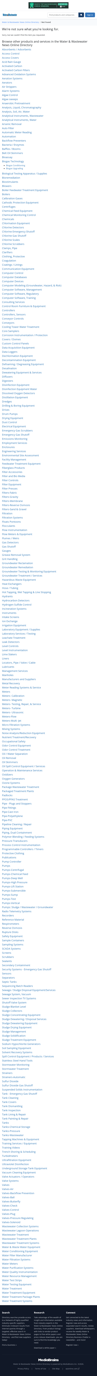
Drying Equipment (12, 418)
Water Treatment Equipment (18, 1292)
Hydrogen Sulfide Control (16, 604)
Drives (5, 409)
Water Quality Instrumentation (20, 1272)
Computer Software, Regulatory (20, 293)
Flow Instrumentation (14, 530)
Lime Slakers (9, 654)
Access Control (10, 53)
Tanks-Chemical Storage (16, 1127)
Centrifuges (9, 206)
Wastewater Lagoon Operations (20, 1230)
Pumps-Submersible (14, 890)
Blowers (6, 186)
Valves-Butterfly (11, 1201)
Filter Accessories (12, 472)
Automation (9, 136)
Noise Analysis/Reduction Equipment (23, 733)
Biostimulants (10, 182)
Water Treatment (12, 1288)
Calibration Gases (12, 198)
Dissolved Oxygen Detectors (18, 393)
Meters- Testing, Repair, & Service (21, 704)
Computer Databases (14, 277)
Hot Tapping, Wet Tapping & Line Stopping (26, 592)
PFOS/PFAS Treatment (15, 799)
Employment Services (14, 443)
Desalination (9, 368)
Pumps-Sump (10, 894)
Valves (5, 1185)
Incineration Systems (14, 608)
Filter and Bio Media (13, 476)
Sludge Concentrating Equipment (21, 1015)
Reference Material (13, 919)
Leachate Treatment (13, 637)
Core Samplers (10, 331)
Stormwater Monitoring (15, 1064)
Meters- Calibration (13, 695)
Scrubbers (8, 957)
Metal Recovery (11, 683)
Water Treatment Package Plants (21, 1297)
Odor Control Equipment (16, 745)
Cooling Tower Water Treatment (20, 327)
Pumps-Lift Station (12, 886)
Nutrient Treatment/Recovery (19, 737)
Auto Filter (8, 128)
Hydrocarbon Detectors (16, 600)
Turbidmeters (10, 1156)
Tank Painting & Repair (15, 1118)
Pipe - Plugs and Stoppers (17, 803)
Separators (8, 977)
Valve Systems (10, 1180)
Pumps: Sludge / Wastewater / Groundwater (27, 907)
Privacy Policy (23, 1368)
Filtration (7, 513)
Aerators (7, 82)
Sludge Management (14, 1031)
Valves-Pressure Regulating (17, 1218)
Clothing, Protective (13, 256)
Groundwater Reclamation (17, 563)
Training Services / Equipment (19, 1143)
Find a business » (9, 1345)
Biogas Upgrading (14, 168)
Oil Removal (9, 758)
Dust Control (9, 422)
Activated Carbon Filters (16, 70)
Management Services (15, 671)
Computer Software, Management (22, 289)
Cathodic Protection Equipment (20, 202)
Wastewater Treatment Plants (19, 1238)
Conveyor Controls (13, 318)
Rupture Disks (10, 932)
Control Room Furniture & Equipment (24, 306)
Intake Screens (10, 617)
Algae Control (10, 95)
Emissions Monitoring (14, 438)
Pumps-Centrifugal (13, 870)
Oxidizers (7, 774)
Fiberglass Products (13, 468)
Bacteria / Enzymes (13, 144)
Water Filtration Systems (16, 1259)
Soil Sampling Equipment (16, 1048)
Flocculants (8, 526)
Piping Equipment (12, 828)
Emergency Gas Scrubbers (17, 430)
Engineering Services (14, 451)
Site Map (56, 1368)
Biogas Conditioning (15, 165)
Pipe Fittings (9, 807)
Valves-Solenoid (11, 1222)
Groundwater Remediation (17, 567)
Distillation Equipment (15, 397)
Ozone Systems (11, 783)
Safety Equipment (12, 936)
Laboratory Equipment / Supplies (21, 629)
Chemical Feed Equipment (17, 211)
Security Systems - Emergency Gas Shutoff (26, 969)
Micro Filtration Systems (16, 724)
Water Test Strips (12, 1280)
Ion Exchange (10, 621)
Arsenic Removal (11, 124)
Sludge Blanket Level (14, 1006)
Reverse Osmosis (12, 928)
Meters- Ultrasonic (13, 712)
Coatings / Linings (12, 264)
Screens (6, 952)
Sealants (7, 961)
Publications (9, 857)
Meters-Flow (9, 716)
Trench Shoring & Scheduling (19, 1151)
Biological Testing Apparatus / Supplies (24, 173)
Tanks (5, 1122)
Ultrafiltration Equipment (16, 1160)
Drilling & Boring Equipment (18, 405)
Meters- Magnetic (12, 700)
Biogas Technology (13, 161)
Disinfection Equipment (15, 385)
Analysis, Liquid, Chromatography (21, 107)
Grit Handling (10, 559)
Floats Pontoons (11, 521)
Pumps (6, 865)
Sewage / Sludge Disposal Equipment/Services (29, 990)
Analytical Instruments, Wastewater (22, 115)
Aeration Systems (12, 78)
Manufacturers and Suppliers (19, 679)
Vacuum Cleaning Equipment (19, 1172)
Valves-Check (9, 1205)
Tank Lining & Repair (14, 1114)
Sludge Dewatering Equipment (19, 1023)
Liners (5, 658)
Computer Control (12, 273)
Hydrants (7, 596)
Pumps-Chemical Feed (15, 874)
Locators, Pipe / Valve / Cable (18, 662)
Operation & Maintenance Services (22, 770)
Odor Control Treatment (16, 749)
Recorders (8, 915)
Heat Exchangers (12, 584)
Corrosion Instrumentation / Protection (25, 335)
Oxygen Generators (13, 778)
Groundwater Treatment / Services (22, 575)
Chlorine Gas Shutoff (14, 235)
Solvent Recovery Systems (17, 1052)
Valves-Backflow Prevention (18, 1193)
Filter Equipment (11, 484)
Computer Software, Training (19, 298)
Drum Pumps (10, 414)
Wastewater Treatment (15, 1234)
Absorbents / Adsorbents (16, 49)
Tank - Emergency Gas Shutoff (19, 1093)
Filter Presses (10, 488)
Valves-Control (10, 1209)
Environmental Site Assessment (20, 455)
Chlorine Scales (11, 240)
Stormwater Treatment (15, 1069)
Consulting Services (13, 302)
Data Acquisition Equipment (18, 347)
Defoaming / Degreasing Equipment (23, 364)
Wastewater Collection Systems (20, 1226)
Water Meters (10, 1263)
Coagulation (9, 260)
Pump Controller (11, 861)
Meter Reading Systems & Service (21, 687)
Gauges (6, 550)
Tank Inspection (11, 1110)
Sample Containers (13, 940)
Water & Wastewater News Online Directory (20, 22)
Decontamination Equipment (19, 360)
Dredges (7, 401)
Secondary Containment (16, 965)
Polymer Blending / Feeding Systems (23, 836)
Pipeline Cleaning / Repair (17, 824)
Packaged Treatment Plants (18, 791)
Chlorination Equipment (16, 223)
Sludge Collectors (12, 1010)
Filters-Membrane (12, 501)
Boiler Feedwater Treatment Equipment (25, 190)
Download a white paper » (45, 1348)
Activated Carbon (12, 66)
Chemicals (8, 219)
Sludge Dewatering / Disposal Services (24, 1019)
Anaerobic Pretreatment (16, 103)
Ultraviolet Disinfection (15, 1164)
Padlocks (7, 795)
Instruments (9, 613)
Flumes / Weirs (10, 538)
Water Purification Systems (17, 1267)
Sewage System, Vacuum (16, 994)
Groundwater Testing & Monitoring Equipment (29, 571)
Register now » (72, 1345)
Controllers (8, 310)
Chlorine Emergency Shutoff (18, 231)
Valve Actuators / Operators (18, 1176)
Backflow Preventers (14, 140)
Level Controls (10, 646)
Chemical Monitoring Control (19, 215)
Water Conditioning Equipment (20, 1251)
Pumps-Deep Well (12, 878)
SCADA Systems (11, 948)
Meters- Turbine (11, 708)
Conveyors (8, 322)
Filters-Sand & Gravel (14, 509)
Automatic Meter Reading (17, 132)
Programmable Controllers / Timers (22, 849)
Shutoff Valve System (14, 1002)
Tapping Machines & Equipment (20, 1139)
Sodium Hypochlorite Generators (21, 1044)
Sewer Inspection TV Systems (19, 998)
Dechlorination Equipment (17, 356)
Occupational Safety (13, 741)
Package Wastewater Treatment (20, 787)
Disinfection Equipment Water (19, 389)
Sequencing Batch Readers (17, 986)
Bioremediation (11, 177)
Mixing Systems (11, 729)
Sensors (6, 973)
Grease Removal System (16, 555)
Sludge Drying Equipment (17, 1027)
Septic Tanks (9, 981)
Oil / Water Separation (15, 754)
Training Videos (11, 1147)
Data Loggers (9, 351)
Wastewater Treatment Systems (20, 1243)
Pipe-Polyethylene (12, 816)
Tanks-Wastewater (13, 1135)
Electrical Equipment (14, 426)
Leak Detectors (11, 642)
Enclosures (8, 447)
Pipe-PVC (7, 820)
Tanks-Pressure (11, 1131)
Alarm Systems (11, 91)
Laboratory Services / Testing (19, 633)
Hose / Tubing (10, 588)
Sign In (90, 15)
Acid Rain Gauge (11, 62)
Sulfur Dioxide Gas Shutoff (17, 1085)
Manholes (8, 675)
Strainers (7, 1073)
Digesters (7, 380)
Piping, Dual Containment (17, 832)
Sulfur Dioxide (10, 1081)
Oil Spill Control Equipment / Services (23, 766)
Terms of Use (40, 1368)
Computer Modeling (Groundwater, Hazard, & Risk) (31, 285)
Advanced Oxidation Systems (19, 74)
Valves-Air (8, 1189)
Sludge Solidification (14, 1035)
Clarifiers (7, 252)
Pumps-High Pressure (14, 882)
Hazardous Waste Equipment (19, 579)
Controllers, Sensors (14, 314)
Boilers (6, 194)
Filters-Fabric (9, 492)
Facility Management (14, 459)
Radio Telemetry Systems (16, 911)
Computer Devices (13, 281)
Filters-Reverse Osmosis (16, 505)
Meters (6, 691)
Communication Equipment (18, 269)
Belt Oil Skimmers (12, 153)
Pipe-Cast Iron (10, 812)
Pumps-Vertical (11, 903)
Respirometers (10, 923)
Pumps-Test (9, 899)
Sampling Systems (12, 944)
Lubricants (8, 666)
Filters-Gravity (10, 497)
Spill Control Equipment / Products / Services (28, 1056)
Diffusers (7, 376)
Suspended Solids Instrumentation (22, 1089)
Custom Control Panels (15, 343)
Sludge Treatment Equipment (19, 1040)
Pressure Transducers (15, 841)
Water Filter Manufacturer (17, 1255)
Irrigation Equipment (14, 625)
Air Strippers (9, 86)
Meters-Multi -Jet (11, 720)
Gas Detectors (10, 542)
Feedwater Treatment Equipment (21, 463)
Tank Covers (9, 1102)
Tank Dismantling (12, 1106)
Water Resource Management (19, 1276)
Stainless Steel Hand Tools (17, 1060)
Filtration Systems (12, 517)
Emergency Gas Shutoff (15, 434)
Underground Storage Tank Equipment (24, 1168)
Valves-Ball (8, 1197)
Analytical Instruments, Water (19, 120)
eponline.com (72, 1368)
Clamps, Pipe (9, 248)
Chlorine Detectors (13, 227)
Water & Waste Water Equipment (21, 1247)
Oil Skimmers (10, 762)
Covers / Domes (11, 339)
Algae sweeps (10, 99)
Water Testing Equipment (16, 1284)
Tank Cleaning (10, 1098)
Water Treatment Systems (17, 1301)
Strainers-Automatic (13, 1077)
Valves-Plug (8, 1214)
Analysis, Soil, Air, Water (16, 111)
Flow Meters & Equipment (17, 534)
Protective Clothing (13, 853)
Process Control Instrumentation (21, 845)
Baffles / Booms (11, 149)
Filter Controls (10, 480)
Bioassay (7, 157)
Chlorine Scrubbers (13, 244)
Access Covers (10, 57)
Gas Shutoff (9, 546)
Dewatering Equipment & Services (22, 372)
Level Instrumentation (15, 650)
